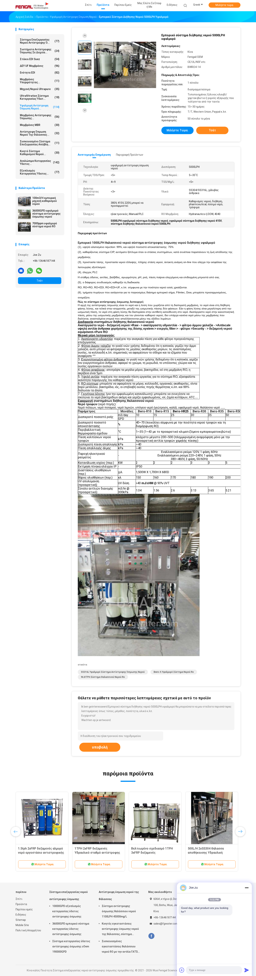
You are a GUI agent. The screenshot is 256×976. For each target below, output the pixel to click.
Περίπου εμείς (24, 909)
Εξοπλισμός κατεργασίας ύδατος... (39, 172)
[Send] (247, 970)
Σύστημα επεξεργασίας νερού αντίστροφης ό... (39, 41)
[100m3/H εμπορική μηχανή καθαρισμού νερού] (24, 201)
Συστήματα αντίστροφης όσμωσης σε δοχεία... (39, 51)
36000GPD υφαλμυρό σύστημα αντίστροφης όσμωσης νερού (46, 213)
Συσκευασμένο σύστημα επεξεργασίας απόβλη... (39, 143)
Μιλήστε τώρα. (225, 5)
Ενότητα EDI (39, 72)
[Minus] (246, 887)
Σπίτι (19, 898)
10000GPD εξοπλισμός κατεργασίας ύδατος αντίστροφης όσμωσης (66, 911)
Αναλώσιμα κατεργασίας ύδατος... (39, 162)
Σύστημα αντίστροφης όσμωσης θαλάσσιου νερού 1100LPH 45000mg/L (119, 911)
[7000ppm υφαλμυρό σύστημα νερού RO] (24, 227)
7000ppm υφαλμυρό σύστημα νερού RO (44, 225)
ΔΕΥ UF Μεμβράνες (39, 65)
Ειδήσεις (21, 914)
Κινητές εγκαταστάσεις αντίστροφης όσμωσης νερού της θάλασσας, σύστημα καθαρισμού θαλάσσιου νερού (120, 929)
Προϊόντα (21, 904)
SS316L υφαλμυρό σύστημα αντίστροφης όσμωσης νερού (113, 672)
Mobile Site (22, 925)
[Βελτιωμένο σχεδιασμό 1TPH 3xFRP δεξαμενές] (155, 818)
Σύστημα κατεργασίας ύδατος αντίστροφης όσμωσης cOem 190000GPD (71, 946)
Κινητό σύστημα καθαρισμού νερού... (39, 153)
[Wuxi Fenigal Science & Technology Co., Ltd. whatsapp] (30, 271)
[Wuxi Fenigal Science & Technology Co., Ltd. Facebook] (151, 936)
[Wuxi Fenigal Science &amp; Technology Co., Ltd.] (32, 5)
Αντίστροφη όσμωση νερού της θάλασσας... (39, 133)
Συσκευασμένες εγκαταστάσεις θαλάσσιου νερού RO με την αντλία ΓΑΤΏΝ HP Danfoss (121, 947)
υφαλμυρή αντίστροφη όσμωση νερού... (39, 107)
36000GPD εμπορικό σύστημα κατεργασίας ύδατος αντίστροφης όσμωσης (70, 929)
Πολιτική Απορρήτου (28, 930)
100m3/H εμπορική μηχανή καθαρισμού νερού (44, 200)
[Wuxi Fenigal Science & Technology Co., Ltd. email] (21, 271)
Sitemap (21, 919)
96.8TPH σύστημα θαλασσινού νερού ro (103, 677)
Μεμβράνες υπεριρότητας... (39, 81)
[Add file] (181, 970)
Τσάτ (40, 280)
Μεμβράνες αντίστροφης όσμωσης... (39, 117)
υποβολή (100, 747)
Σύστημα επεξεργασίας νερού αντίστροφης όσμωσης (68, 896)
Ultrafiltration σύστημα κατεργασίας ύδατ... (39, 97)
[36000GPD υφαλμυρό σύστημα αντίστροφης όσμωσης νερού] (24, 214)
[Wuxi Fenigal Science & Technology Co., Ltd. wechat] (39, 271)
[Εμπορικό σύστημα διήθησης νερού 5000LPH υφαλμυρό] (125, 65)
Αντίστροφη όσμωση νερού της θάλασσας (119, 896)
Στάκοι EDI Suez (39, 59)
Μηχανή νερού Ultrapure (39, 89)
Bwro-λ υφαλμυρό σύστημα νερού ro (174, 672)
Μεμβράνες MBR (39, 124)
